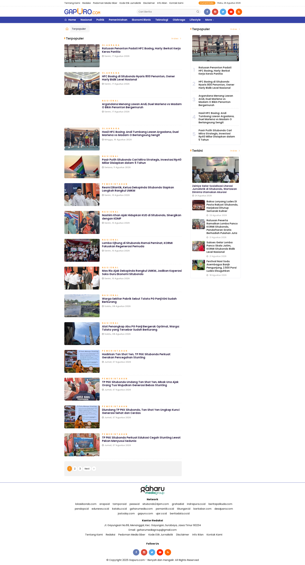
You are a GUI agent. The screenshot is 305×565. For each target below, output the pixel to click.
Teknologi (161, 20)
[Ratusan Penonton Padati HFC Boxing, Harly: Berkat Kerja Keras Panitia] (215, 48)
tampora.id (119, 504)
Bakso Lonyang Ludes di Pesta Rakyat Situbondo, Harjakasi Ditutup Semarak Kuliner (222, 206)
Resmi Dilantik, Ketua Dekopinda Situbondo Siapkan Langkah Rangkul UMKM (138, 189)
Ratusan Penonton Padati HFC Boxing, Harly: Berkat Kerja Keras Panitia (141, 50)
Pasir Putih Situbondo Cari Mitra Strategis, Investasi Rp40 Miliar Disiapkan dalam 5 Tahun (141, 161)
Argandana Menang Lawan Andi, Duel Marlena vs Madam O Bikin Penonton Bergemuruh (142, 105)
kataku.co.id (119, 509)
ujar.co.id (161, 513)
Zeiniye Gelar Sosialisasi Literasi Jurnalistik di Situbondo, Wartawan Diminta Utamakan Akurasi (214, 189)
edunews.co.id (100, 509)
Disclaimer (149, 3)
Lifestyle (195, 20)
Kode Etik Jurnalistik (130, 3)
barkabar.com (202, 509)
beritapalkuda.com (220, 504)
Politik (100, 20)
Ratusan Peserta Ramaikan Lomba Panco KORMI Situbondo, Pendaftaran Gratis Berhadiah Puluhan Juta (222, 227)
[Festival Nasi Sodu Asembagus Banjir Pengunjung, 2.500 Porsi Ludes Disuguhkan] (198, 265)
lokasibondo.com (85, 504)
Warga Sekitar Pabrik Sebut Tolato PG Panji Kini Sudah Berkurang (139, 300)
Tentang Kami (72, 3)
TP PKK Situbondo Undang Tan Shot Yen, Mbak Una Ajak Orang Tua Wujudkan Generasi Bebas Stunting (140, 383)
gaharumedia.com (141, 509)
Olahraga (179, 20)
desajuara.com (223, 509)
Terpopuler (79, 29)
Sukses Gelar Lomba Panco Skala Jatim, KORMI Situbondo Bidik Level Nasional (221, 247)
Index (175, 38)
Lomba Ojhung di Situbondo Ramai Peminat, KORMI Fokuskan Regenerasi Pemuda (137, 244)
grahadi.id (178, 504)
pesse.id (134, 504)
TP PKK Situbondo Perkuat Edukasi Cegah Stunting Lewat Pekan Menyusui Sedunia (141, 439)
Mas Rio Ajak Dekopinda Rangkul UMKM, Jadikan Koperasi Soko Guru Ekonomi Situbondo (142, 272)
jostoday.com (126, 513)
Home (72, 20)
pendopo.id (82, 509)
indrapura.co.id (196, 504)
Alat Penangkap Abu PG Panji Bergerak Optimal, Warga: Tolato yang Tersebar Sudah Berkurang (141, 328)
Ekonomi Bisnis (141, 20)
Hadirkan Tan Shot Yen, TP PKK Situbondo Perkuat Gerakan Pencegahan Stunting (136, 355)
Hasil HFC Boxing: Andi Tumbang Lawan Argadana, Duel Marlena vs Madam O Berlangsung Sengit (140, 133)
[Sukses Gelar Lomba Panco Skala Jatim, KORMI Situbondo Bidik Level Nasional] (198, 246)
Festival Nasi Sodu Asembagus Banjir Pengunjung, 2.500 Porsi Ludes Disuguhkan (222, 266)
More (208, 20)
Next (87, 468)
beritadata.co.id (180, 513)
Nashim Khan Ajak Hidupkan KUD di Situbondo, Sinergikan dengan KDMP (141, 216)
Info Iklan (162, 3)
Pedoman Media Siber (105, 3)
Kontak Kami (176, 3)
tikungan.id (183, 509)
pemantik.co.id (165, 509)
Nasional (86, 20)
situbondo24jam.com (155, 504)
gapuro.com (145, 513)
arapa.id (104, 504)
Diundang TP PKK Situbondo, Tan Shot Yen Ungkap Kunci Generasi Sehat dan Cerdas (141, 411)
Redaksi (86, 3)
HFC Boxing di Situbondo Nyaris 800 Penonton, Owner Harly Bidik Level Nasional (138, 77)
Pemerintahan (118, 20)
